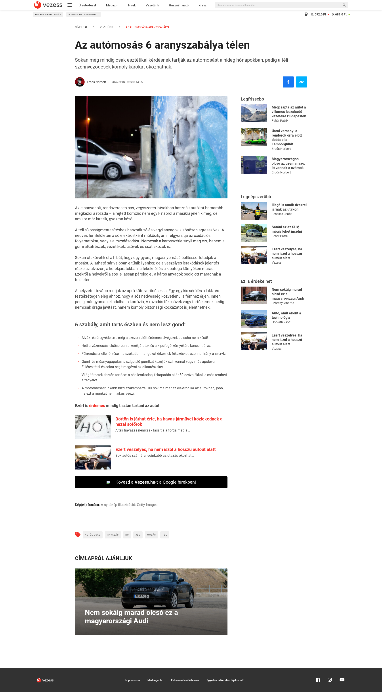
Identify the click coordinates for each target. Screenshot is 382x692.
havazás (113, 535)
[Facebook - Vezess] (288, 81)
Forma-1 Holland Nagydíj (84, 14)
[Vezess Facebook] (318, 670)
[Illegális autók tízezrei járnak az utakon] (254, 210)
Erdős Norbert (96, 82)
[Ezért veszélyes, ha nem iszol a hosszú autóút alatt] (254, 254)
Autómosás (92, 535)
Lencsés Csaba (282, 214)
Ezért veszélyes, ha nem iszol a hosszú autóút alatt (165, 449)
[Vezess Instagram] (330, 670)
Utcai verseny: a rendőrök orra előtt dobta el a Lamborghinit (287, 137)
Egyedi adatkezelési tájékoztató (225, 680)
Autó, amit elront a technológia (286, 315)
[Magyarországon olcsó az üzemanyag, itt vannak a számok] (254, 164)
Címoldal (81, 27)
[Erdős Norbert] (80, 82)
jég (138, 535)
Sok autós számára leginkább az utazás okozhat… (154, 455)
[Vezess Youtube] (342, 670)
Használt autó (179, 5)
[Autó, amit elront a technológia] (254, 318)
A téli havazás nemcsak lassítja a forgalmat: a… (152, 430)
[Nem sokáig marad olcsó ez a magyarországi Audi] (254, 295)
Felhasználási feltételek (185, 680)
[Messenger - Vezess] (301, 81)
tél (164, 535)
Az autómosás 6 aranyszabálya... (148, 27)
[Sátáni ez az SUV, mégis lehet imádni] (254, 232)
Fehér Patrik (280, 120)
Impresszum (132, 680)
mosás (151, 535)
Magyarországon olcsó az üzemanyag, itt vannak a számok (288, 163)
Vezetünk (152, 5)
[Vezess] (48, 5)
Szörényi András (283, 303)
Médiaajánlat (155, 680)
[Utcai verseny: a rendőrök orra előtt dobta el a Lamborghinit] (254, 136)
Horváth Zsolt (281, 322)
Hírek (132, 5)
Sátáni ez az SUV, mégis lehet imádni (287, 229)
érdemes (97, 405)
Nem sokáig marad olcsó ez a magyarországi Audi (288, 293)
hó (127, 535)
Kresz (202, 5)
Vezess (276, 262)
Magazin (112, 5)
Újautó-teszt (87, 5)
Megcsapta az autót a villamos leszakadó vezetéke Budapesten (289, 111)
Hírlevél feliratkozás (48, 14)
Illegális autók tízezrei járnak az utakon (289, 207)
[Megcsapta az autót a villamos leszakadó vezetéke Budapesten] (254, 112)
